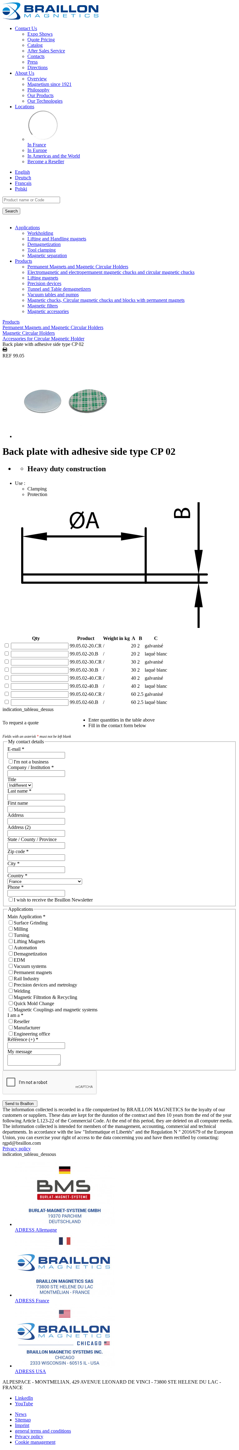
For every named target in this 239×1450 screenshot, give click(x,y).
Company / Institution (30, 767)
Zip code (18, 851)
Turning (21, 935)
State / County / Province (32, 839)
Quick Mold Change (34, 1003)
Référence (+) (22, 1039)
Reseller (22, 1021)
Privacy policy (16, 1148)
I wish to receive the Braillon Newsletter (53, 899)
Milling (21, 929)
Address (15, 815)
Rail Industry (26, 978)
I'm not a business (31, 761)
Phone (15, 887)
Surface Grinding (31, 922)
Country (17, 875)
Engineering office (32, 1033)
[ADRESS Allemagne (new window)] (65, 1224)
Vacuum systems (30, 966)
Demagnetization (30, 953)
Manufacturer (27, 1027)
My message (19, 1051)
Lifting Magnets (29, 941)
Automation (25, 947)
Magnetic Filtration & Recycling (45, 997)
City (13, 863)
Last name (19, 791)
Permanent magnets (33, 972)
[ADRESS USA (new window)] (65, 1365)
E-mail (15, 749)
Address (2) (18, 827)
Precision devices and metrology (45, 984)
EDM (19, 960)
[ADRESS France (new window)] (65, 1295)
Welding (22, 991)
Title (11, 779)
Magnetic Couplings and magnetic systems (55, 1009)
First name (17, 803)
